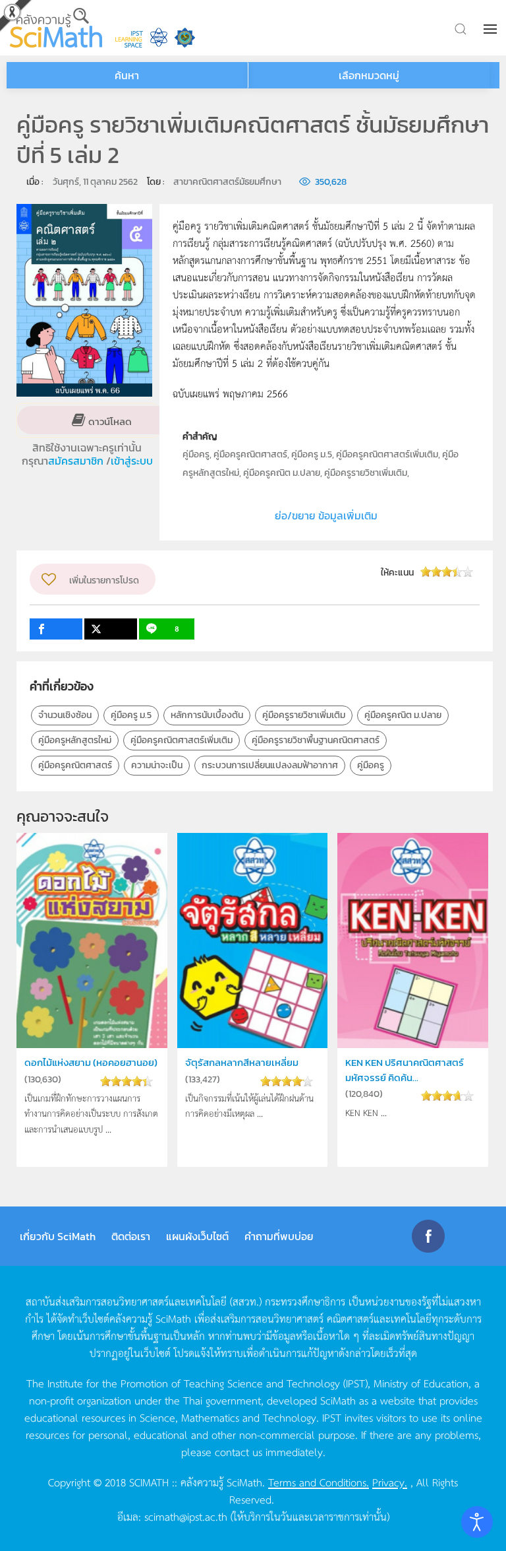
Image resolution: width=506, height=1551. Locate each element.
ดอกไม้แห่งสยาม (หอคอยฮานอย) (90, 1062)
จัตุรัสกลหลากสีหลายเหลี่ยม (241, 1062)
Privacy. (389, 1481)
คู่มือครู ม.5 (131, 715)
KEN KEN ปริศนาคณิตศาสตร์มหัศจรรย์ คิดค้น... (404, 1069)
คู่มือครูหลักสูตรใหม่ (74, 740)
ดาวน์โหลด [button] (109, 421)
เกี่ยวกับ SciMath (58, 1236)
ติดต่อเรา (130, 1236)
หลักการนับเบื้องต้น (207, 715)
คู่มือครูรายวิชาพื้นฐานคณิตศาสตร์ (316, 740)
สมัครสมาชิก (77, 461)
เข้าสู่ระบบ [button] (132, 461)
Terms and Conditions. (318, 1481)
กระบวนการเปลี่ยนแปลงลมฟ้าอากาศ (270, 765)
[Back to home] (56, 28)
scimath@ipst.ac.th (185, 1516)
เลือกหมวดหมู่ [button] (369, 75)
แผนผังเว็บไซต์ (197, 1236)
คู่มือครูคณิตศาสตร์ (75, 765)
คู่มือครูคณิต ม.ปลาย (402, 715)
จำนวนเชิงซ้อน (65, 715)
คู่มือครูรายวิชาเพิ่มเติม (303, 715)
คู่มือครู (370, 765)
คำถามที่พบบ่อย (279, 1236)
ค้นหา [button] (127, 75)
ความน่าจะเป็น (157, 765)
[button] (491, 29)
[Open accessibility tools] (477, 1522)
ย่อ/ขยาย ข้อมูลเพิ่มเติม (326, 515)
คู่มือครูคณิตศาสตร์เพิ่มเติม (181, 740)
